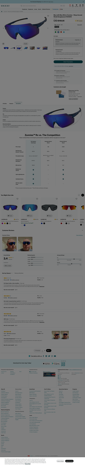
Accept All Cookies (69, 461)
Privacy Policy (27, 463)
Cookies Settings (60, 461)
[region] (42, 461)
